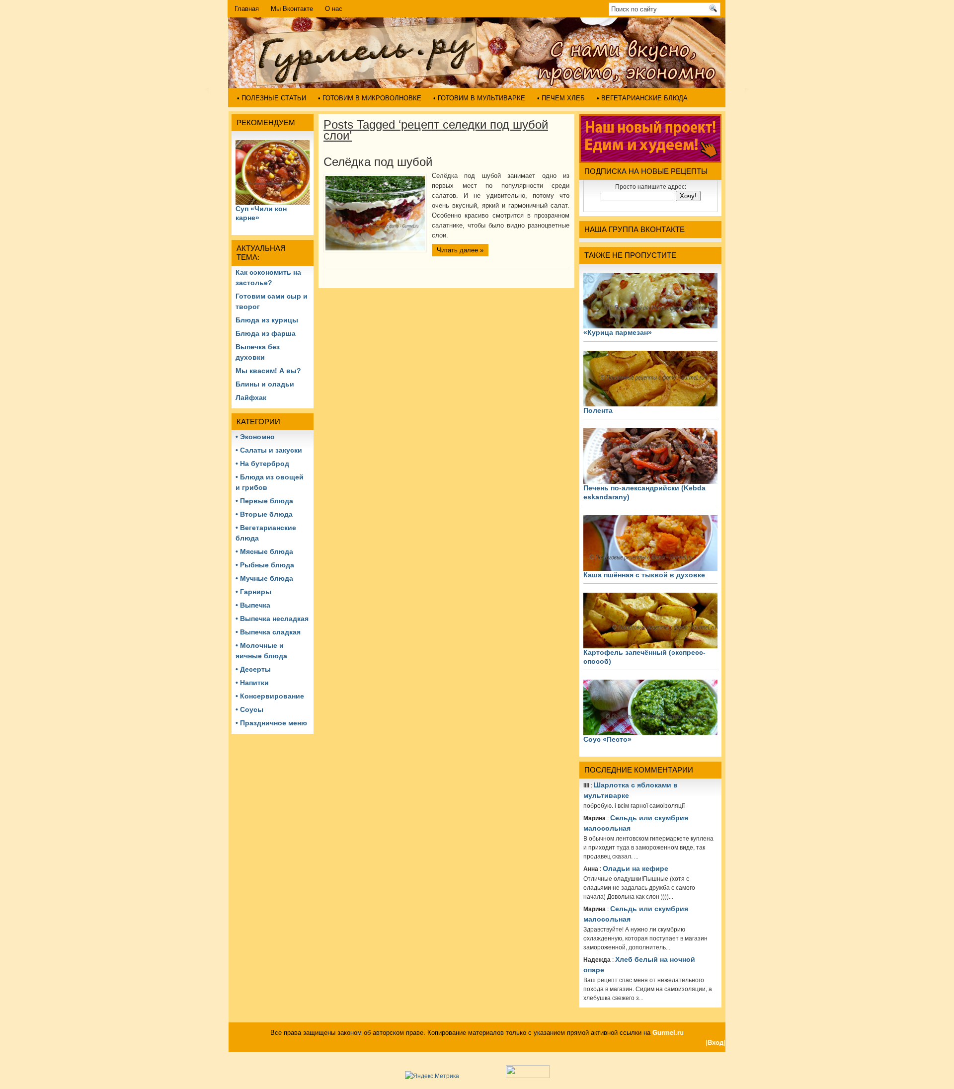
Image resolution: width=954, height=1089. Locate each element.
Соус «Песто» (607, 739)
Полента (598, 410)
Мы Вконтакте (292, 8)
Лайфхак (251, 397)
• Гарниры (253, 592)
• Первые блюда (264, 501)
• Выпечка (253, 605)
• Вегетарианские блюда (642, 98)
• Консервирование (270, 696)
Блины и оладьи (265, 384)
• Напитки (252, 683)
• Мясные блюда (264, 551)
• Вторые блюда (264, 514)
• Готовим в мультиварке (479, 98)
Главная (247, 8)
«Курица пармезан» (617, 332)
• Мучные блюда (264, 578)
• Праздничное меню (271, 723)
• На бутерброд (262, 463)
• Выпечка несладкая (272, 618)
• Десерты (253, 669)
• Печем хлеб (561, 98)
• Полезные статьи (271, 98)
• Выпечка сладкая (268, 632)
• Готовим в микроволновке (369, 98)
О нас (333, 8)
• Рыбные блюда (265, 565)
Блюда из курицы (267, 320)
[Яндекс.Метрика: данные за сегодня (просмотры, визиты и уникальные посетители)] (432, 1075)
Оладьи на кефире (635, 868)
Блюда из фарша (266, 333)
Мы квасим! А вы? (268, 371)
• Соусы (249, 709)
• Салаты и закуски (269, 450)
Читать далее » (460, 250)
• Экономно (255, 437)
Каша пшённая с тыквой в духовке (644, 575)
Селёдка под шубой (377, 161)
